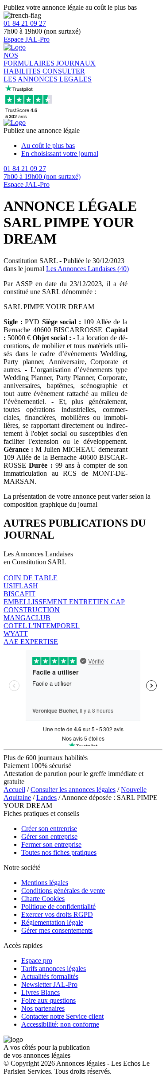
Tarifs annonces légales (53, 968)
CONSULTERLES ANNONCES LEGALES (48, 75)
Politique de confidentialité (58, 906)
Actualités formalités (49, 976)
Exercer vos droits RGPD (57, 914)
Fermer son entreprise (51, 844)
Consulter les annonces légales (73, 789)
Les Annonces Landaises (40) (87, 268)
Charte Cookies (43, 898)
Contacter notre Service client (62, 1016)
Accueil (14, 789)
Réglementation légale (52, 922)
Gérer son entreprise (49, 836)
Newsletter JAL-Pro (49, 984)
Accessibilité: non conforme (60, 1024)
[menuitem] (91, 146)
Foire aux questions (48, 1000)
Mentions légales (44, 882)
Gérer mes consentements (57, 930)
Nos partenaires (43, 1008)
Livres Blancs (40, 992)
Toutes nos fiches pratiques (59, 852)
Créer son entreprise (49, 828)
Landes (46, 797)
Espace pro (36, 960)
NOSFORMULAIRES (30, 59)
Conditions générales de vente (63, 890)
